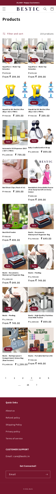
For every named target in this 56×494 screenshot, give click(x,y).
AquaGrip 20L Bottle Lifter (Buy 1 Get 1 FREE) (13, 110)
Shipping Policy (14, 424)
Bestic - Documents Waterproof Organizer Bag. (13, 274)
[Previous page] (5, 377)
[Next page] (36, 384)
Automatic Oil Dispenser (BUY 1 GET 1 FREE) (14, 149)
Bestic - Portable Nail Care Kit (40, 356)
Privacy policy (13, 431)
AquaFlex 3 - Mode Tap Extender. (37, 68)
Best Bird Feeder (9, 232)
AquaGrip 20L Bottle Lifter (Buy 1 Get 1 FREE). (39, 110)
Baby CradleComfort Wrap (39, 147)
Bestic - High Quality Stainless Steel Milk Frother (40, 316)
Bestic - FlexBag (34, 273)
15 (28, 384)
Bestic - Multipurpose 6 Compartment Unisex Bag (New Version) (12, 358)
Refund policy (13, 417)
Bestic (31, 489)
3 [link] (31, 377)
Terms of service (14, 438)
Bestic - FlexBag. (9, 315)
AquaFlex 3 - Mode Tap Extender (11, 68)
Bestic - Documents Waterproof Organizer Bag (39, 233)
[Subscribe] (46, 474)
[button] (3, 9)
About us (10, 410)
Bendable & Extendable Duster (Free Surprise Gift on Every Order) (40, 189)
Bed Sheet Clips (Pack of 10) (13, 187)
